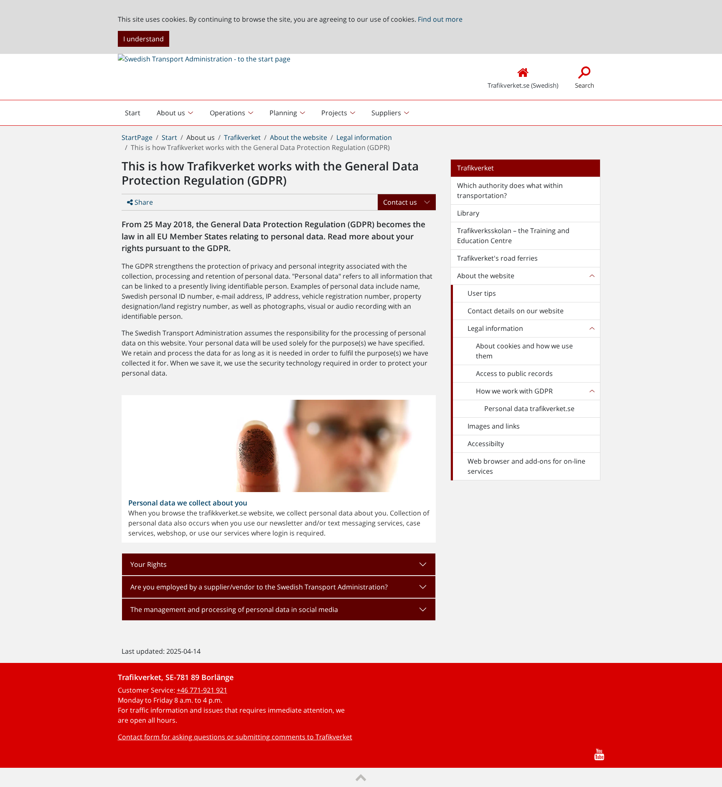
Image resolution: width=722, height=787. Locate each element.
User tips (482, 293)
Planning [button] (283, 112)
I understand (143, 38)
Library (468, 213)
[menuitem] (176, 113)
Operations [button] (227, 112)
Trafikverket (242, 137)
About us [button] (171, 112)
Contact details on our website (516, 310)
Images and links (494, 426)
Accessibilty (486, 443)
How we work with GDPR (514, 391)
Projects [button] (334, 112)
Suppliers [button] (386, 112)
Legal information (364, 137)
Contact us (400, 202)
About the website (298, 137)
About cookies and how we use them (524, 350)
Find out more (440, 19)
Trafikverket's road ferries (497, 258)
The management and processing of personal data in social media (234, 609)
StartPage (137, 137)
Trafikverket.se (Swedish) (523, 85)
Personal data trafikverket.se (529, 408)
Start (136, 115)
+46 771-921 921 (202, 690)
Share (143, 202)
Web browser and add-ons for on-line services (526, 466)
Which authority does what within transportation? (510, 190)
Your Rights (148, 564)
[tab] (279, 564)
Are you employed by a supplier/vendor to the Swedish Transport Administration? (259, 587)
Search (584, 85)
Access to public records (514, 373)
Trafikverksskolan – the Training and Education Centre (513, 235)
